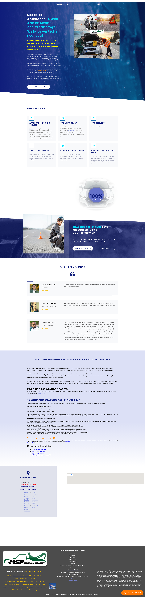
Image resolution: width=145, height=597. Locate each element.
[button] (132, 592)
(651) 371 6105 (30, 484)
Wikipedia (67, 441)
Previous (70, 581)
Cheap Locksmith (27, 506)
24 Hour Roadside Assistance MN (22, 576)
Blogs (72, 578)
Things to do (30, 442)
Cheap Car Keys (35, 506)
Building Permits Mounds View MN (41, 455)
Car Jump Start (42, 393)
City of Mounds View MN (39, 450)
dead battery (71, 130)
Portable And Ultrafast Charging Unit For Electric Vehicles (27, 498)
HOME (9, 576)
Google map (37, 442)
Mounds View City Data (38, 451)
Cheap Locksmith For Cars (35, 494)
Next (75, 581)
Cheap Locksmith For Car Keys (35, 501)
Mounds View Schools (38, 453)
